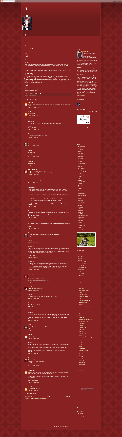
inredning (80, 175)
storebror (81, 275)
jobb (79, 178)
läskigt (79, 188)
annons (79, 148)
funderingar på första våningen (86, 337)
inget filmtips (82, 329)
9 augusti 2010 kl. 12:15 (33, 156)
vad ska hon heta (83, 302)
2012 (79, 256)
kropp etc (80, 181)
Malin (29, 102)
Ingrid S (30, 386)
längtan (79, 186)
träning (79, 224)
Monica (30, 232)
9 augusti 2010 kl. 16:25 (33, 353)
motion (79, 200)
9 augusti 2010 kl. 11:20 (33, 129)
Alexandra (30, 370)
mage (79, 192)
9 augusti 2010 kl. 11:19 (33, 117)
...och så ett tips (82, 327)
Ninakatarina (31, 111)
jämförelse (81, 341)
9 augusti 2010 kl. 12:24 (33, 182)
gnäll (79, 166)
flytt (79, 161)
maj (80, 356)
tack (79, 218)
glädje (79, 165)
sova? (80, 277)
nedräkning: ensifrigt (83, 350)
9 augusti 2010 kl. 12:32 (33, 228)
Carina (29, 274)
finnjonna (26, 21)
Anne (29, 161)
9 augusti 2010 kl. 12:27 (33, 206)
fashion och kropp (83, 313)
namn (80, 298)
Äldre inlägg (68, 396)
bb (78, 151)
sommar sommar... (83, 339)
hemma (81, 311)
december (81, 261)
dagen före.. (82, 325)
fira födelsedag (82, 315)
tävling (79, 227)
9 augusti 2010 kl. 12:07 (33, 137)
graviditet (31, 95)
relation (79, 212)
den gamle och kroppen (84, 300)
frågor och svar (81, 163)
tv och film (80, 225)
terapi (79, 222)
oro (79, 205)
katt (79, 180)
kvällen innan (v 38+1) (84, 321)
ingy (29, 334)
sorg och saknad (81, 215)
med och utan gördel (84, 290)
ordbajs (79, 203)
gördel (80, 292)
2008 (79, 369)
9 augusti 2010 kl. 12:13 (33, 145)
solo (80, 282)
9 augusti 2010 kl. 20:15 (33, 365)
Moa (29, 150)
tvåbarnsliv (81, 308)
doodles (81, 344)
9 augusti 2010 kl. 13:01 (33, 282)
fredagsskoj (81, 281)
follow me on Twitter (93, 111)
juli (80, 353)
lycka (79, 185)
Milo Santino (81, 195)
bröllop (79, 158)
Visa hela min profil (81, 95)
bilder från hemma (83, 310)
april (80, 358)
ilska (79, 173)
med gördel (81, 288)
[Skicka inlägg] (40, 93)
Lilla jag (30, 324)
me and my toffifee (83, 294)
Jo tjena (30, 142)
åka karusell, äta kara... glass (85, 306)
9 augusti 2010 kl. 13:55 (33, 338)
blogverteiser (81, 155)
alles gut (81, 331)
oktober (81, 265)
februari (81, 362)
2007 (79, 371)
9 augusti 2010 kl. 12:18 (33, 165)
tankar (79, 220)
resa (79, 213)
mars (80, 360)
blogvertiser (80, 156)
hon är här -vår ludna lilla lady (86, 319)
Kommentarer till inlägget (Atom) (39, 398)
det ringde (81, 323)
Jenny (29, 357)
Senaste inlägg (28, 396)
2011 (79, 258)
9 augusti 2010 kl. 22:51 (33, 390)
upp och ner (82, 348)
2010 (79, 260)
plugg (79, 207)
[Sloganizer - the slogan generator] (81, 413)
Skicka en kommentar (31, 393)
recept (79, 210)
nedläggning (81, 202)
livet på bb (81, 317)
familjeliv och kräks (83, 296)
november (81, 263)
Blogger (66, 426)
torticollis (81, 304)
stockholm (80, 217)
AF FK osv (80, 146)
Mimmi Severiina (82, 197)
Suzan (29, 286)
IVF (79, 176)
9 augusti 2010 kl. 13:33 (33, 330)
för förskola (81, 273)
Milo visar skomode (83, 279)
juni (80, 355)
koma (80, 284)
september (81, 267)
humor (79, 170)
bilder (79, 153)
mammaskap (81, 193)
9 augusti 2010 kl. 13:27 (33, 308)
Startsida (49, 396)
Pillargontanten (31, 169)
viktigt (79, 229)
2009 (79, 367)
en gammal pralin (83, 286)
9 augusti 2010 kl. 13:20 (33, 298)
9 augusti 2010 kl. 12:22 (33, 174)
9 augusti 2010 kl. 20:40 (33, 382)
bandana (81, 342)
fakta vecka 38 (82, 333)
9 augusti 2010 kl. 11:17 (33, 107)
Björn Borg (81, 335)
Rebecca (30, 246)
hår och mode (81, 171)
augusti (81, 269)
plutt (79, 208)
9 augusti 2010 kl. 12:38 (33, 269)
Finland (79, 160)
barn (79, 149)
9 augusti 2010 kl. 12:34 (33, 242)
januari (81, 364)
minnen (79, 198)
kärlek (34, 95)
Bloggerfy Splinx (80, 99)
